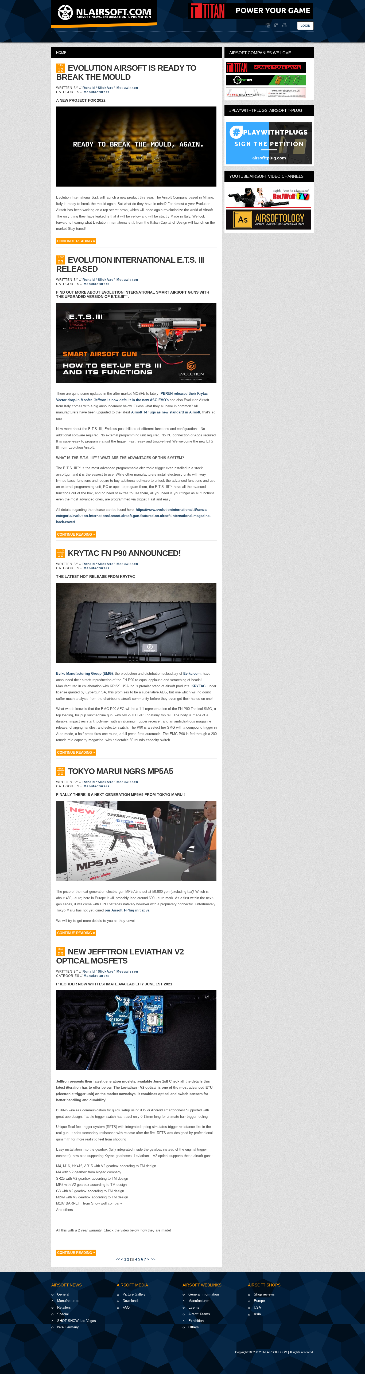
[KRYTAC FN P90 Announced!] (136, 624)
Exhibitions (196, 1321)
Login (305, 25)
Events (193, 1307)
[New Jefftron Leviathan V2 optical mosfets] (136, 1031)
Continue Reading (74, 241)
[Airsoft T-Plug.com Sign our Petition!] (269, 143)
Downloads (131, 1301)
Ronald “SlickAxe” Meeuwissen (110, 88)
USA (257, 1307)
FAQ (126, 1307)
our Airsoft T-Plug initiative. (127, 910)
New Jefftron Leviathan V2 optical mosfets (120, 956)
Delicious (276, 25)
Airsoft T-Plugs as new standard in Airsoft (165, 412)
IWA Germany (68, 1327)
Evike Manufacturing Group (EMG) (84, 674)
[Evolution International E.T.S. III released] (136, 344)
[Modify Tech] (266, 97)
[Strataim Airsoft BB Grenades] (266, 84)
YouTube (284, 25)
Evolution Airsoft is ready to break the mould (126, 72)
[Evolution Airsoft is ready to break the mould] (136, 147)
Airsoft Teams (199, 1314)
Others (193, 1327)
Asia (257, 1314)
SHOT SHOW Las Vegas (76, 1321)
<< (118, 1259)
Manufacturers (97, 92)
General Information (203, 1294)
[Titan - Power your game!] (266, 72)
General (63, 1294)
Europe (259, 1301)
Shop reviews (264, 1294)
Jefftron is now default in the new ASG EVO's (131, 400)
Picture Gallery (134, 1294)
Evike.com (192, 674)
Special (63, 1314)
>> (154, 1259)
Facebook (268, 25)
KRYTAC (198, 686)
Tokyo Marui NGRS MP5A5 (120, 771)
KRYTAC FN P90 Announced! (124, 553)
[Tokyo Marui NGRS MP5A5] (136, 842)
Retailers (64, 1307)
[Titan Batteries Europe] (250, 17)
